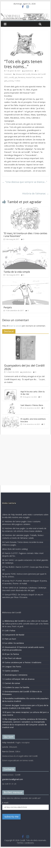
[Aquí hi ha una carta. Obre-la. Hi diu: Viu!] (10, 390)
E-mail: (5, 802)
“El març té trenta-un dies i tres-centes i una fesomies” (25, 235)
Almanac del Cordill (23, 74)
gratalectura (28, 71)
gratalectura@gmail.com (12, 779)
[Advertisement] (25, 460)
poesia (10, 81)
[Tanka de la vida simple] (25, 246)
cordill (11, 77)
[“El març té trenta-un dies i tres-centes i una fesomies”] (25, 207)
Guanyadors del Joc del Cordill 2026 (24, 367)
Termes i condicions (25, 842)
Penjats (8, 307)
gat (16, 77)
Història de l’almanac (35, 193)
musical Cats (30, 77)
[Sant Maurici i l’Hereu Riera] (10, 404)
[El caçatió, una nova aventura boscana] (10, 417)
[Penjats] (25, 282)
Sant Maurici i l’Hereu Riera (32, 405)
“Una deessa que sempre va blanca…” (24, 181)
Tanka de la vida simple (17, 271)
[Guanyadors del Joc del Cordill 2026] (25, 337)
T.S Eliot (17, 81)
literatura (21, 77)
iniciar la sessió (14, 325)
